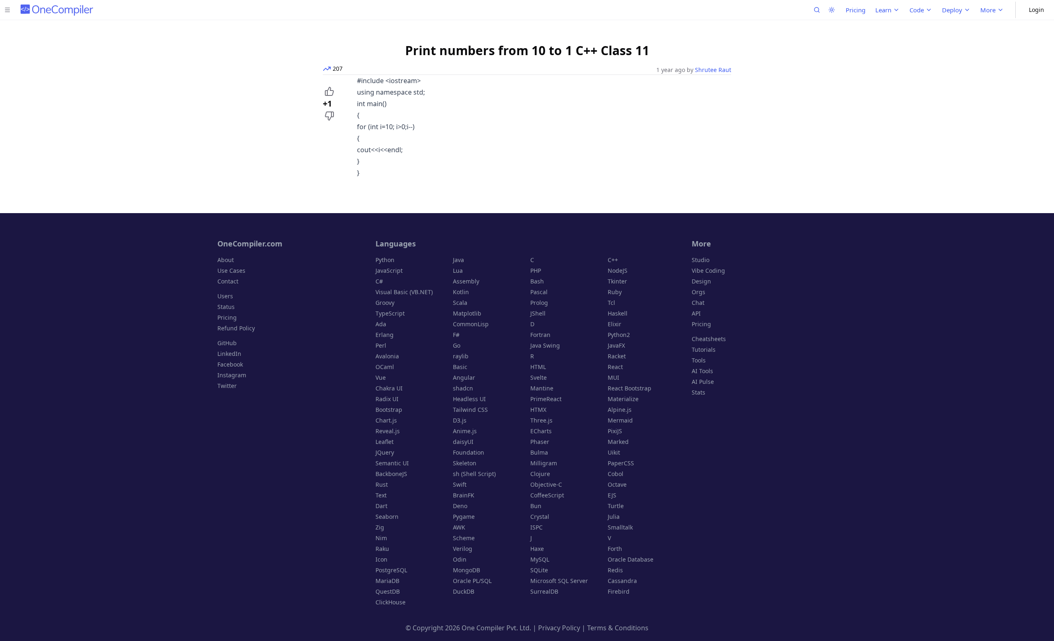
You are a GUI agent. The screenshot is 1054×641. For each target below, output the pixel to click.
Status (226, 307)
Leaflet (384, 442)
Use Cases (231, 270)
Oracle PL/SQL (472, 581)
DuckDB (463, 591)
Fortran (540, 335)
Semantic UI (392, 463)
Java (458, 260)
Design (701, 281)
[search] (816, 9)
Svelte (538, 377)
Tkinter (617, 281)
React (615, 367)
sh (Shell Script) (474, 474)
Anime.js (465, 431)
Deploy (952, 10)
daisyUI (463, 442)
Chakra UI (389, 388)
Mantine (541, 388)
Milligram (543, 463)
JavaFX (616, 345)
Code (916, 10)
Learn (883, 10)
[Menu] (7, 9)
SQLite (539, 570)
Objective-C (546, 484)
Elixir (614, 324)
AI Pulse (703, 382)
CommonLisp (471, 324)
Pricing (855, 10)
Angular (464, 377)
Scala (460, 303)
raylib (461, 356)
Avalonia (387, 356)
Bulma (539, 452)
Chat (698, 303)
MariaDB (387, 581)
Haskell (617, 313)
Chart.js (386, 420)
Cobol (615, 474)
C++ (613, 260)
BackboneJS (391, 474)
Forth (615, 549)
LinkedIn (229, 354)
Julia (614, 516)
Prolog (539, 303)
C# (379, 281)
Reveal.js (387, 431)
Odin (459, 559)
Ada (380, 324)
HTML (538, 367)
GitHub (227, 343)
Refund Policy (236, 328)
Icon (381, 559)
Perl (380, 345)
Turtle (616, 506)
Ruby (615, 292)
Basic (460, 367)
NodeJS (617, 270)
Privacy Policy (559, 627)
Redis (615, 570)
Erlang (384, 335)
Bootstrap (388, 409)
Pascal (539, 292)
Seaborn (387, 516)
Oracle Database (630, 559)
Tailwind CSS (470, 409)
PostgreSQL (391, 570)
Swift (459, 484)
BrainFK (463, 495)
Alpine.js (620, 409)
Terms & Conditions (617, 627)
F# (456, 335)
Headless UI (469, 399)
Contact (227, 281)
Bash (537, 281)
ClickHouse (390, 602)
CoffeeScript (547, 495)
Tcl (611, 303)
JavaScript (389, 270)
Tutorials (704, 349)
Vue (380, 377)
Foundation (468, 452)
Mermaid (620, 420)
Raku (382, 549)
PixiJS (615, 431)
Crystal (539, 516)
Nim (381, 538)
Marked (618, 442)
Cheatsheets (709, 339)
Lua (458, 270)
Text (381, 495)
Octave (617, 484)
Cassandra (622, 581)
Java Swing (545, 345)
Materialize (623, 399)
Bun (535, 506)
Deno (460, 506)
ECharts (541, 431)
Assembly (466, 281)
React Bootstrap (629, 388)
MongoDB (466, 570)
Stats (698, 392)
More (988, 10)
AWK (459, 527)
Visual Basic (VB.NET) (404, 292)
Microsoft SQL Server (559, 581)
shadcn (463, 388)
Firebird (619, 591)
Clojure (540, 474)
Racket (617, 356)
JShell (538, 313)
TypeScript (390, 313)
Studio (700, 260)
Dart (381, 506)
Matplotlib (467, 313)
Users (225, 296)
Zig (379, 527)
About (225, 260)
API (696, 313)
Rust (381, 484)
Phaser (539, 442)
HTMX (538, 409)
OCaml (384, 367)
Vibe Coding (708, 270)
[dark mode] (831, 9)
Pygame (464, 516)
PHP (535, 270)
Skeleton (464, 463)
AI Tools (702, 371)
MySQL (539, 559)
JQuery (384, 452)
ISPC (536, 527)
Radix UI (387, 399)
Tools (699, 360)
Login (1036, 10)
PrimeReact (546, 399)
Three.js (541, 420)
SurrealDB (544, 591)
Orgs (698, 292)
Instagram (231, 375)
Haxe (537, 549)
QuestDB (387, 591)
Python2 (619, 335)
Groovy (384, 303)
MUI (613, 377)
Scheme (464, 538)
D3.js (459, 420)
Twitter (227, 386)
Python (384, 260)
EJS (612, 495)
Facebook (230, 364)
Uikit (614, 452)
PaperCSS (621, 463)
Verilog (462, 549)
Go (456, 345)
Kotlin (461, 292)
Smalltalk (620, 527)
